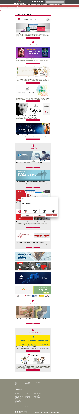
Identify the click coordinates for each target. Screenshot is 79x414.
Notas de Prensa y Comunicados (38, 395)
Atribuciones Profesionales (18, 389)
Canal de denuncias (51, 412)
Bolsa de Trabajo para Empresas (19, 396)
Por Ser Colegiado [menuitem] (29, 6)
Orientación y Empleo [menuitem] (59, 6)
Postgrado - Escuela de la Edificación (37, 382)
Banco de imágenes (36, 396)
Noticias (60, 4)
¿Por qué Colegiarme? (25, 4)
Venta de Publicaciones (27, 397)
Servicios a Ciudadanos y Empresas (40, 4)
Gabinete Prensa (55, 4)
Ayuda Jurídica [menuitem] (52, 6)
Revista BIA (26, 395)
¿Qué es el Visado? (17, 397)
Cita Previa (16, 385)
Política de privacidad (40, 412)
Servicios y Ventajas (27, 382)
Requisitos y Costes (27, 383)
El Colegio (18, 4)
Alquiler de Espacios (17, 402)
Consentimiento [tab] (27, 200)
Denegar (27, 215)
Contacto (58, 412)
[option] (18, 4)
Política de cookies (46, 412)
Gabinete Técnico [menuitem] (46, 6)
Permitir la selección (39, 215)
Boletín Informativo (27, 396)
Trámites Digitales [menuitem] (36, 6)
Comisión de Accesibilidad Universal (18, 399)
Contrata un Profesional (18, 395)
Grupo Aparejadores (17, 382)
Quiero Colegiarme (27, 384)
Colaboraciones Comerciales (18, 403)
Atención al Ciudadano (18, 400)
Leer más (33, 63)
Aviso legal (36, 412)
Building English (36, 385)
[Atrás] (0, 10)
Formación (31, 4)
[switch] (35, 212)
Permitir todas (51, 215)
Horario (16, 383)
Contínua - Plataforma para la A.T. (38, 384)
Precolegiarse (26, 385)
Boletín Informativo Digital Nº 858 (12, 7)
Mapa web (55, 412)
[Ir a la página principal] (19, 2)
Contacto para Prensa (37, 397)
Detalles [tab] (39, 200)
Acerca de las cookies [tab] (52, 200)
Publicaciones (49, 4)
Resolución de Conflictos (18, 401)
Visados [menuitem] (41, 6)
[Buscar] (62, 1)
